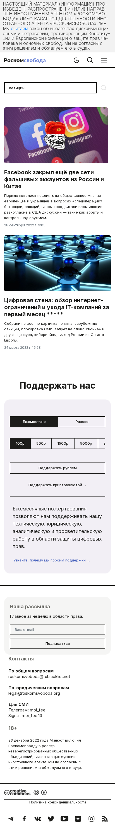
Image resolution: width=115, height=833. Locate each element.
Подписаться (57, 643)
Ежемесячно (34, 421)
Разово (82, 421)
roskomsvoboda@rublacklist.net (39, 676)
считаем (19, 28)
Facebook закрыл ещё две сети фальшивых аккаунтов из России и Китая (54, 179)
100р (20, 443)
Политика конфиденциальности (57, 802)
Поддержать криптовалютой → (57, 485)
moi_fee (37, 710)
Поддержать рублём (58, 468)
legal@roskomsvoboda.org (34, 693)
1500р (63, 443)
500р (41, 443)
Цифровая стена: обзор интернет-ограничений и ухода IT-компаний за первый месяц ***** (56, 307)
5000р (86, 443)
